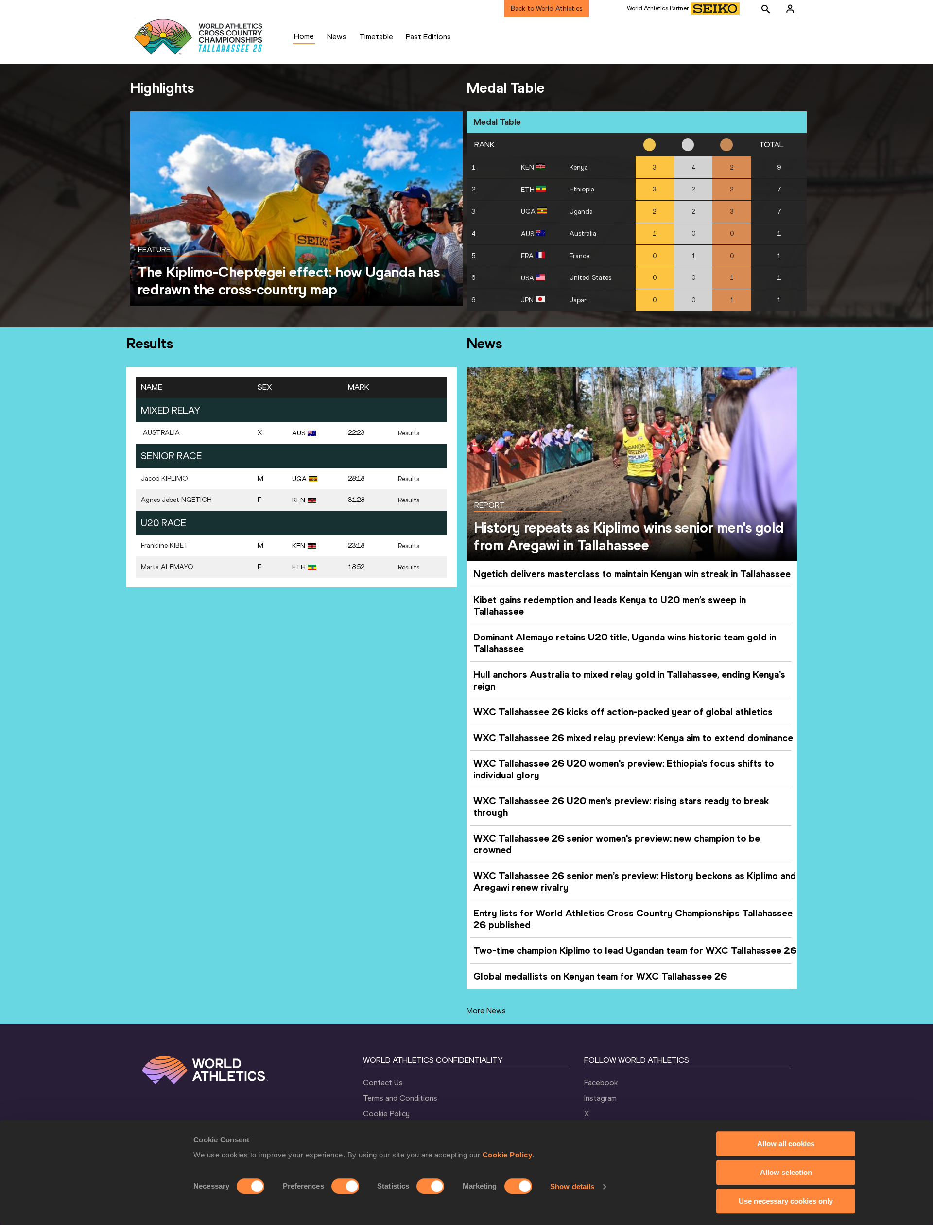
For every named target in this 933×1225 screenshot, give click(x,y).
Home (304, 36)
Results (408, 433)
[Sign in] (790, 9)
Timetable (376, 36)
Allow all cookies (785, 1143)
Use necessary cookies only (786, 1201)
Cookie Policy (508, 1155)
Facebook (601, 1082)
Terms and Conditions (400, 1098)
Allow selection (786, 1172)
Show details (572, 1186)
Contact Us (383, 1082)
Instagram (600, 1098)
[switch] (345, 1186)
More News (486, 1010)
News (336, 36)
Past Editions (428, 36)
